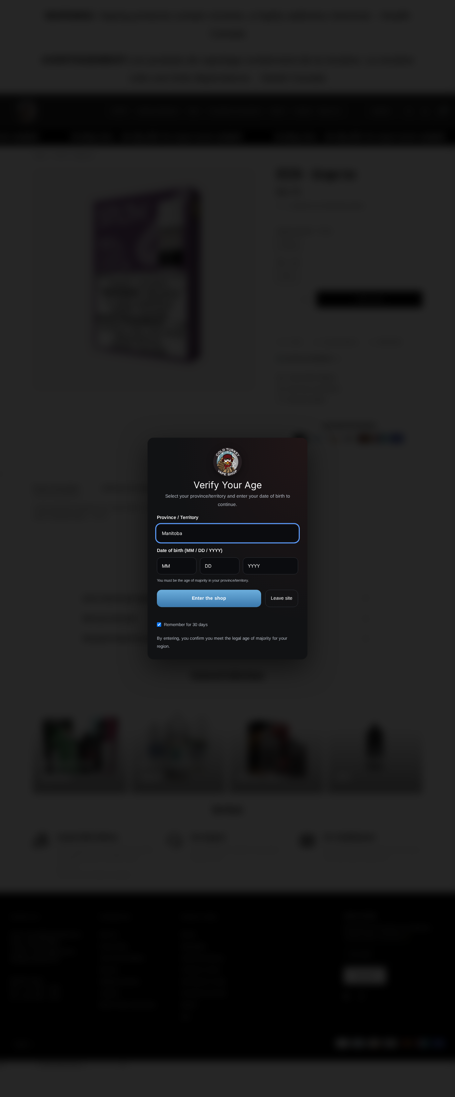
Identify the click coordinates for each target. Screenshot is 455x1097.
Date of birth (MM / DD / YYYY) (190, 550)
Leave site (281, 598)
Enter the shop (209, 598)
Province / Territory (178, 517)
